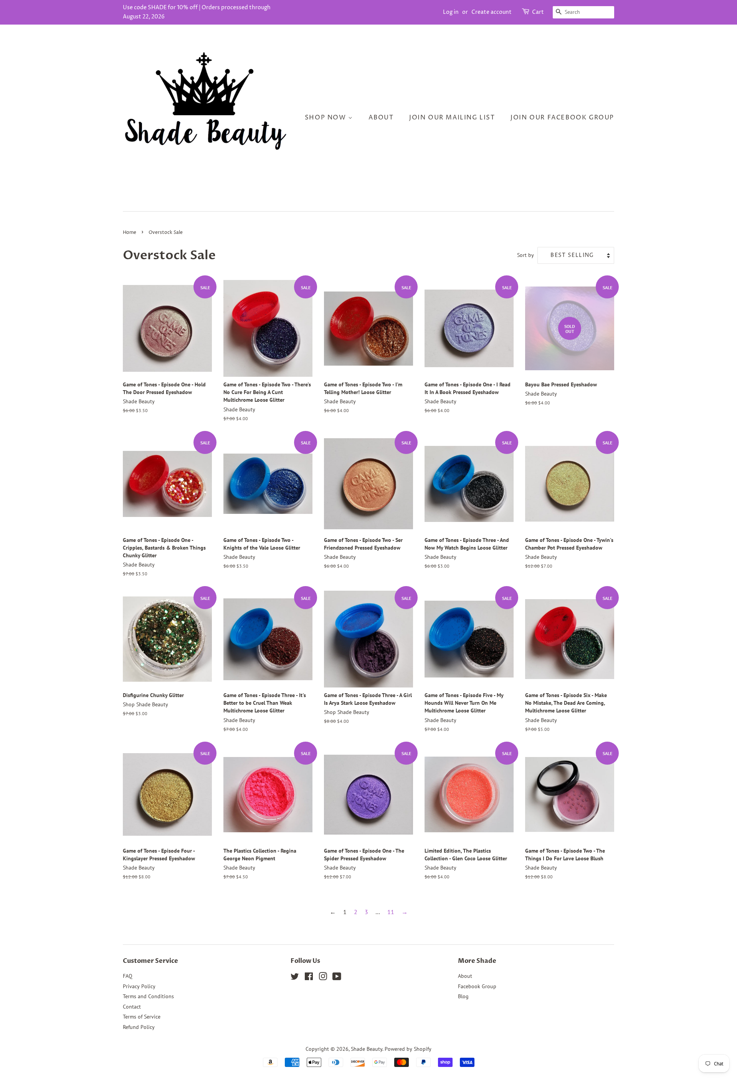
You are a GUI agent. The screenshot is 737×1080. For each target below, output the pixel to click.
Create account (491, 12)
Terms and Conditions (148, 996)
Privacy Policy (139, 986)
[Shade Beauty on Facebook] (308, 977)
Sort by (525, 254)
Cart (538, 12)
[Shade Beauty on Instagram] (323, 977)
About (380, 117)
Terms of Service (141, 1016)
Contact (132, 1006)
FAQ (127, 975)
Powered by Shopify (408, 1048)
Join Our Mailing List (452, 117)
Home (129, 232)
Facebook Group (477, 986)
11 (390, 912)
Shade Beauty (366, 1048)
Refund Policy (139, 1027)
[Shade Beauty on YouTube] (336, 977)
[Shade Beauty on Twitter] (295, 977)
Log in (451, 12)
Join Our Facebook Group (562, 117)
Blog (463, 996)
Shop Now (326, 117)
